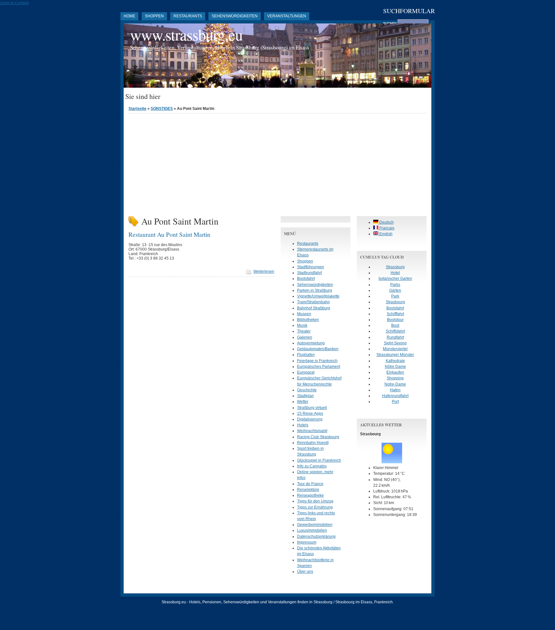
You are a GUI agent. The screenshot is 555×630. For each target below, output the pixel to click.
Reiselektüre (308, 489)
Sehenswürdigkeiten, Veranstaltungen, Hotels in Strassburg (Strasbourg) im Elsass (219, 47)
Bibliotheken (308, 319)
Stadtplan (305, 396)
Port (395, 401)
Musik (302, 325)
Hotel (395, 273)
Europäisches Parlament (318, 366)
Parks (395, 284)
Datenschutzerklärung (316, 536)
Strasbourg (395, 302)
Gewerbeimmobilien (314, 524)
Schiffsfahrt (395, 331)
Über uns (305, 571)
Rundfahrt (395, 337)
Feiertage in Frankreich (317, 361)
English (385, 234)
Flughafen (306, 354)
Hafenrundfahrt (395, 396)
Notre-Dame (395, 384)
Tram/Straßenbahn (313, 302)
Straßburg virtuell (312, 407)
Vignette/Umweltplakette (318, 296)
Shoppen (154, 16)
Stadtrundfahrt (309, 273)
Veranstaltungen (286, 16)
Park (395, 296)
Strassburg (395, 267)
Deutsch (386, 222)
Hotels (302, 425)
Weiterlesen (263, 271)
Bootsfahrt (306, 278)
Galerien (304, 337)
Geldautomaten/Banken (318, 349)
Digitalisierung (309, 419)
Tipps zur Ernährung (315, 507)
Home (129, 16)
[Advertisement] (277, 163)
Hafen (395, 390)
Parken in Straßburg (314, 290)
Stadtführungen (310, 267)
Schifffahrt (395, 314)
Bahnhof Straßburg (313, 308)
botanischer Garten (395, 278)
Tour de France (310, 484)
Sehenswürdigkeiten (235, 16)
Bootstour (395, 319)
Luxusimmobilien (312, 530)
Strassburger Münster (395, 354)
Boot (395, 325)
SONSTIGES (162, 108)
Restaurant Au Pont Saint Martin (169, 234)
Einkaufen (395, 372)
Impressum (306, 542)
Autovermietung (311, 343)
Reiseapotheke (310, 495)
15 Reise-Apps (310, 413)
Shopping (395, 378)
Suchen (390, 23)
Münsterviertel (395, 349)
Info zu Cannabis (312, 466)
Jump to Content (14, 3)
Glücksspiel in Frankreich (319, 460)
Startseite (137, 108)
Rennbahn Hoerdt (313, 442)
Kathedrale (395, 361)
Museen (304, 314)
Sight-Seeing (395, 343)
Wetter (302, 401)
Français (386, 228)
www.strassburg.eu (186, 34)
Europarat (305, 372)
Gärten (395, 290)
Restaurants (187, 16)
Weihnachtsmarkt (312, 431)
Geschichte (307, 390)
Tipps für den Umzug (315, 501)
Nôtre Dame (395, 366)
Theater (304, 331)
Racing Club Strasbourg (318, 437)
